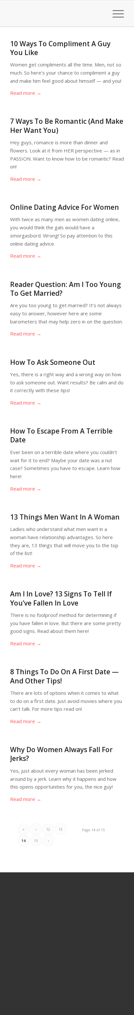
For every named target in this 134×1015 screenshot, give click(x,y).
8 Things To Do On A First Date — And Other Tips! (64, 676)
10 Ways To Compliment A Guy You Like (60, 48)
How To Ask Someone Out (52, 362)
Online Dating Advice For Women (64, 207)
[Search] (99, 13)
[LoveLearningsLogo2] (55, 13)
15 (36, 840)
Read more (25, 93)
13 (60, 829)
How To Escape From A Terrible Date (61, 435)
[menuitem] (99, 13)
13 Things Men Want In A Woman (65, 517)
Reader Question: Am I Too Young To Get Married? (65, 289)
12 (48, 829)
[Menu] (115, 13)
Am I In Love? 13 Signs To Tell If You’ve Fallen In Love (61, 598)
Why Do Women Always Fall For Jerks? (61, 754)
